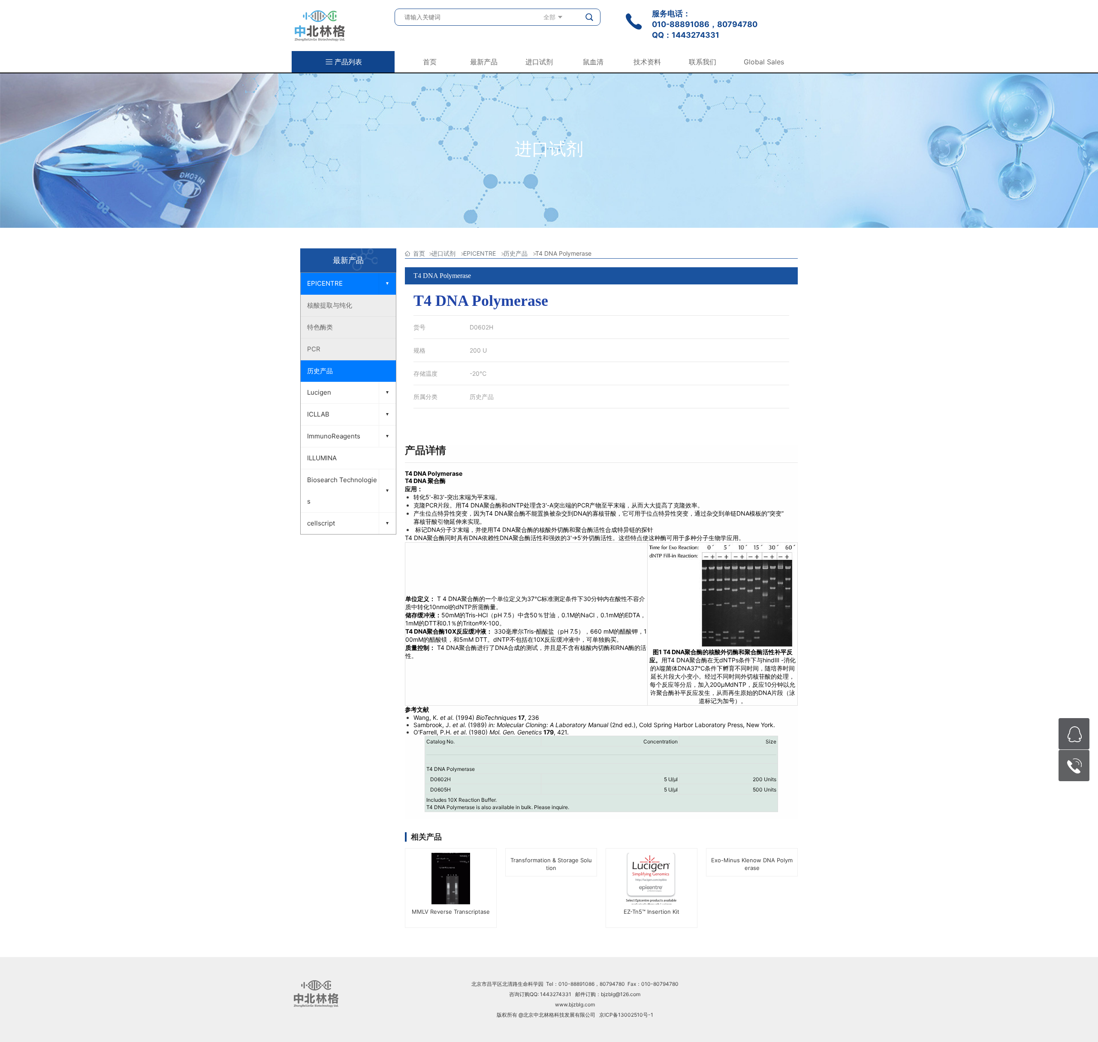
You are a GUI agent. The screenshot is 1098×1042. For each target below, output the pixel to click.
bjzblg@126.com (620, 994)
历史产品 (482, 396)
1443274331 (695, 34)
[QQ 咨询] (1074, 733)
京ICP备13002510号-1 (626, 1015)
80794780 (737, 24)
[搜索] (589, 17)
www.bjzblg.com (575, 1004)
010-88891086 (680, 24)
